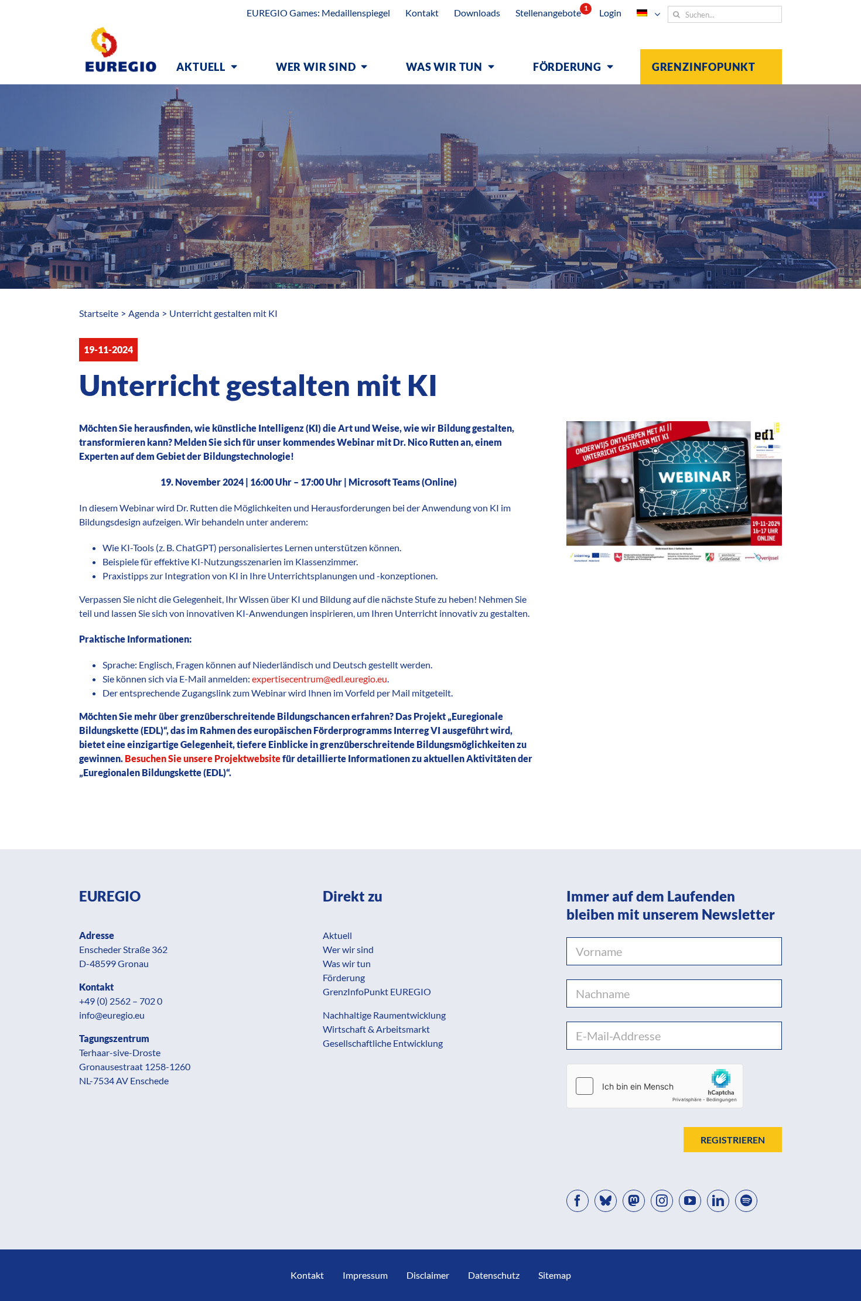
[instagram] (662, 1201)
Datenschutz (494, 1274)
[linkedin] (718, 1201)
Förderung (344, 977)
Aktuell (337, 935)
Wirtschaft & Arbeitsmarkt (376, 1028)
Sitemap (554, 1274)
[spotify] (746, 1201)
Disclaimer (427, 1274)
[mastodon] (634, 1201)
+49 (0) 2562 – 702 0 (120, 1000)
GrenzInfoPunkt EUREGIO (377, 991)
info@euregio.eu (112, 1014)
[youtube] (690, 1201)
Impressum (365, 1274)
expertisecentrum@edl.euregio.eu (319, 678)
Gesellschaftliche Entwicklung (383, 1043)
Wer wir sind (348, 949)
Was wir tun (347, 963)
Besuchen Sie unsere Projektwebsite (203, 758)
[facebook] (577, 1201)
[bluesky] (605, 1201)
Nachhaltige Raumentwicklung (384, 1014)
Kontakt (307, 1274)
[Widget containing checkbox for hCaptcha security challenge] (654, 1086)
